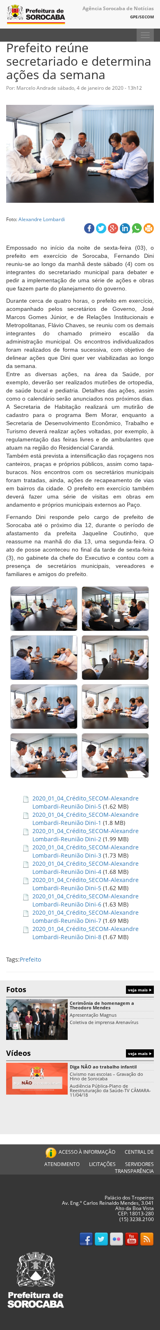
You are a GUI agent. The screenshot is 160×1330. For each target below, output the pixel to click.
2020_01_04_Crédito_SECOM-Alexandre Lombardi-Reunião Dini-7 (85, 916)
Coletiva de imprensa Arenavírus (104, 1022)
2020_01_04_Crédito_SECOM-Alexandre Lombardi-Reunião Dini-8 (85, 933)
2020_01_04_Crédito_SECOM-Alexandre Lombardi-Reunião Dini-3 (85, 851)
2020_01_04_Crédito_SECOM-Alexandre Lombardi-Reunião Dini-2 (85, 835)
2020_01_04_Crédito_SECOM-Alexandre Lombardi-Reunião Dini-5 (85, 802)
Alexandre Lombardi (41, 219)
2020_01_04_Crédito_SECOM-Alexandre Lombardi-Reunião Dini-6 (85, 900)
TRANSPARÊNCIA (134, 1171)
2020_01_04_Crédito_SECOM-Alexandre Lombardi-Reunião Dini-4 (85, 868)
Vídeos (77, 1053)
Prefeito (30, 959)
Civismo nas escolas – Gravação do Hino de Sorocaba (106, 1076)
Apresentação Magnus (93, 1015)
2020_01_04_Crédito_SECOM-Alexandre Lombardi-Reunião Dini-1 (85, 819)
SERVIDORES (139, 1164)
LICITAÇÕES (102, 1164)
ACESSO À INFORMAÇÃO (87, 1151)
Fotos (77, 989)
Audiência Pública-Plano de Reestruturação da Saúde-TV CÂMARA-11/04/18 (110, 1090)
